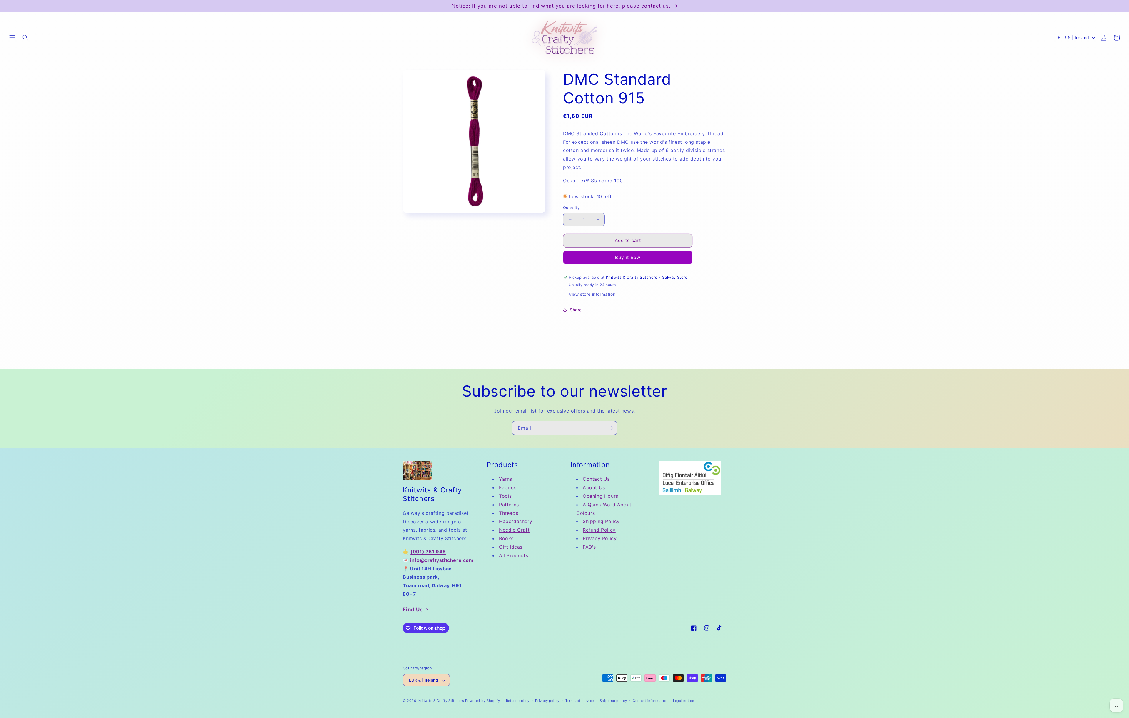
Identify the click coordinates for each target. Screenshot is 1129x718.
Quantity (571, 207)
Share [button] (576, 309)
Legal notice (683, 701)
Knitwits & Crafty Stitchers (441, 701)
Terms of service (579, 701)
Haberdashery (515, 522)
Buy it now (627, 257)
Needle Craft (514, 530)
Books (506, 538)
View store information (592, 294)
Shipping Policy (601, 522)
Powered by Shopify (482, 701)
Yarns (505, 479)
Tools (505, 496)
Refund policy (518, 701)
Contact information (650, 701)
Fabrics (507, 488)
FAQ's (589, 547)
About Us (594, 488)
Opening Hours (600, 496)
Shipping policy (613, 701)
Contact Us (596, 479)
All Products (513, 555)
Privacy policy (547, 701)
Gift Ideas (510, 547)
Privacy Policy (600, 538)
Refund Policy (599, 530)
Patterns (509, 504)
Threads (508, 513)
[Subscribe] (610, 428)
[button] (12, 37)
